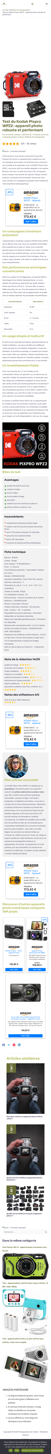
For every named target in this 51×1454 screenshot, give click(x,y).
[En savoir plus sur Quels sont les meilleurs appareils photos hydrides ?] (25, 1149)
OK (10, 1450)
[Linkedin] (19, 1045)
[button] (33, 4)
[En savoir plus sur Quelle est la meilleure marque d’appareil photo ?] (25, 1198)
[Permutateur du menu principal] (46, 3)
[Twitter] (9, 1045)
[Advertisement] (25, 43)
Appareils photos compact (13, 137)
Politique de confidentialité (32, 1450)
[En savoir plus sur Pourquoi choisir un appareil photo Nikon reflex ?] (25, 1088)
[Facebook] (3, 1045)
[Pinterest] (14, 1045)
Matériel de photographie (35, 137)
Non (17, 1450)
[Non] (48, 1446)
